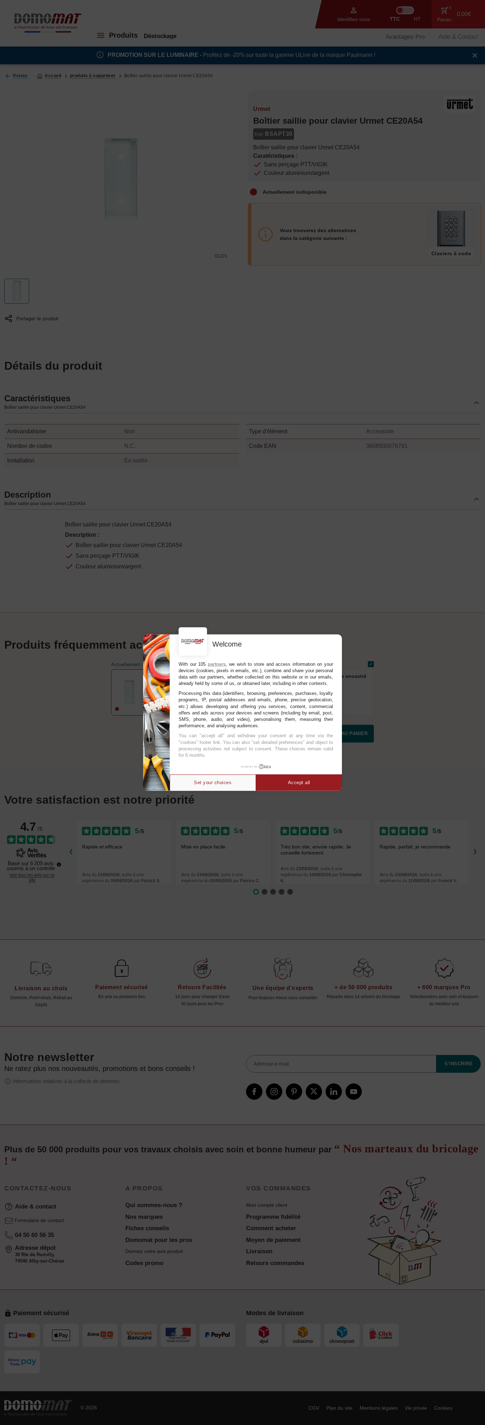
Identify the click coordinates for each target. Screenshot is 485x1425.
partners (217, 663)
